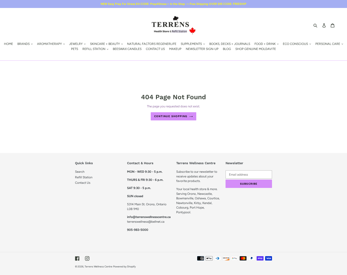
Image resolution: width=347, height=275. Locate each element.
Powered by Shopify (124, 266)
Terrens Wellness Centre (98, 266)
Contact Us (82, 182)
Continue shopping (170, 116)
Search (79, 171)
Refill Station (83, 177)
